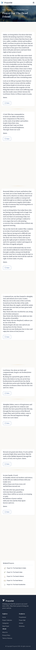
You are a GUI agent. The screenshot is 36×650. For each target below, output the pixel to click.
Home (3, 9)
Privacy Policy (6, 635)
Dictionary (22, 626)
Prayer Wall (22, 620)
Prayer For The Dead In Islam (14, 572)
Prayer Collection (7, 620)
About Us (5, 632)
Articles (21, 623)
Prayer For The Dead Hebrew (15, 580)
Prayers (9, 9)
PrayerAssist (22, 617)
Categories (5, 623)
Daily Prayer (5, 626)
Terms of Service (7, 638)
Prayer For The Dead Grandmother (16, 584)
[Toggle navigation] (33, 2)
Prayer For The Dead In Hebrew (15, 576)
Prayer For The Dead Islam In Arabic (16, 568)
